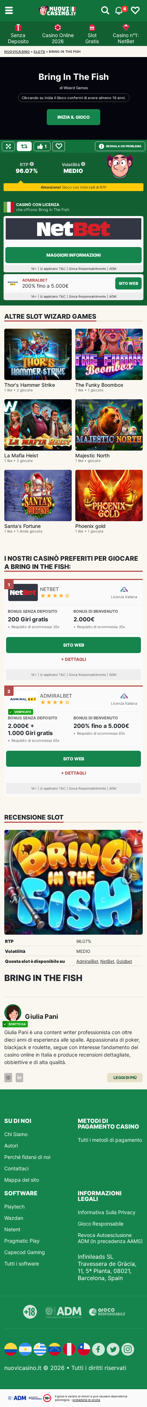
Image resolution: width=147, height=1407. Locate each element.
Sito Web (128, 283)
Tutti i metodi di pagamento (110, 1140)
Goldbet (124, 961)
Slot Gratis (92, 38)
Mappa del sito (21, 1180)
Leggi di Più (125, 1077)
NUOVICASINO (17, 51)
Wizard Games (76, 88)
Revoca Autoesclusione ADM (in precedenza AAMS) (110, 1238)
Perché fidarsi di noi (27, 1157)
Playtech (14, 1206)
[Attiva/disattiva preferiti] (135, 11)
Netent (12, 1229)
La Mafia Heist (21, 455)
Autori (11, 1145)
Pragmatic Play (22, 1241)
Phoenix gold (90, 526)
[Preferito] (58, 146)
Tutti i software (21, 1263)
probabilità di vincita (86, 1400)
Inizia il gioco (73, 117)
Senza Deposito (18, 38)
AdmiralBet (87, 961)
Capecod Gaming (24, 1252)
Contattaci (16, 1168)
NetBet (107, 961)
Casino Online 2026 (58, 38)
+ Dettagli (73, 659)
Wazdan (13, 1218)
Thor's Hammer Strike (29, 385)
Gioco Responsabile (100, 1224)
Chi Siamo (15, 1134)
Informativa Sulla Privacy (107, 1212)
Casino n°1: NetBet (126, 38)
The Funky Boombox (99, 385)
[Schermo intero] (8, 146)
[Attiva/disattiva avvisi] (105, 11)
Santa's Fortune (22, 526)
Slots (39, 51)
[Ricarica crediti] (24, 146)
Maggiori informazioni (73, 255)
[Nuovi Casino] (57, 11)
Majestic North (92, 455)
